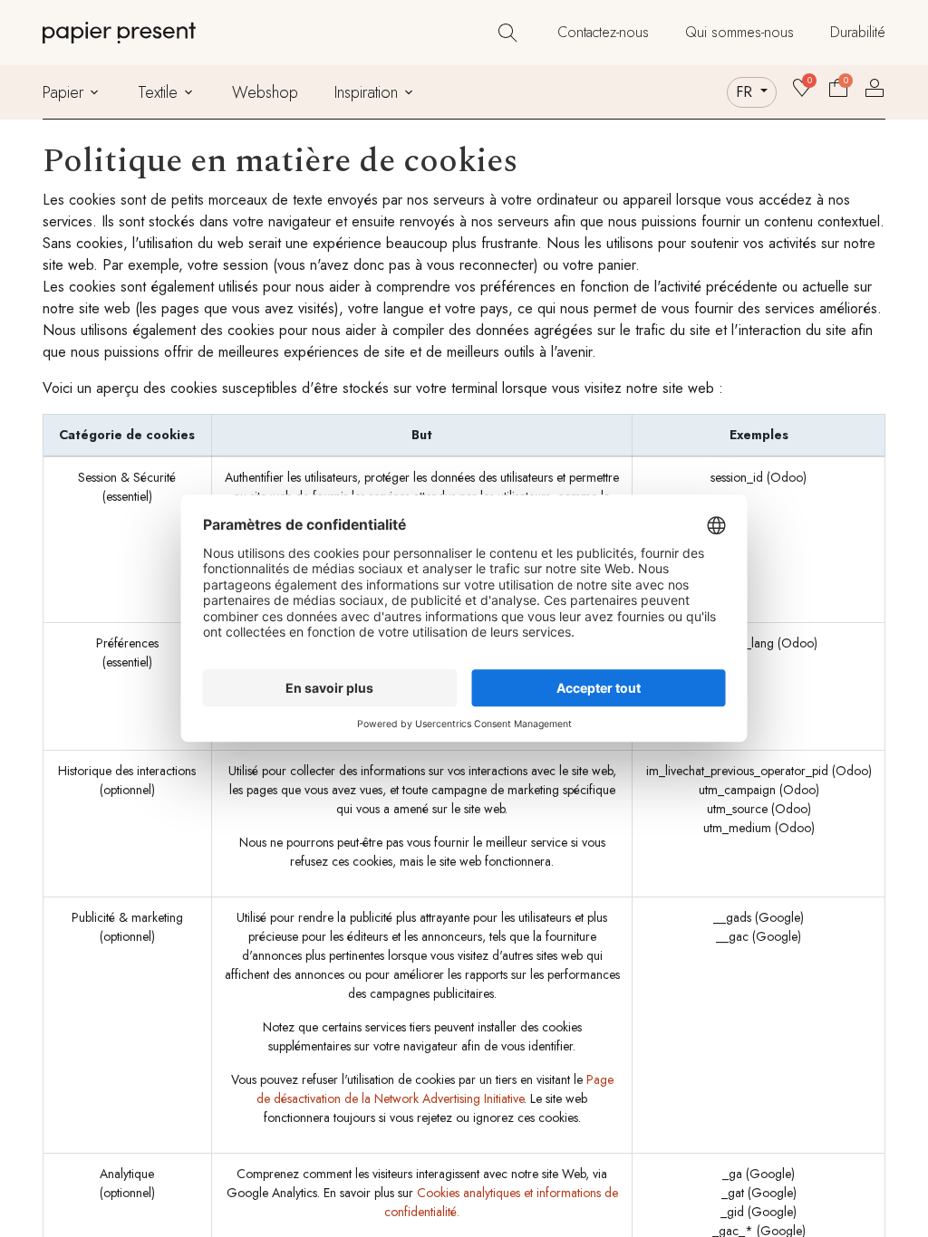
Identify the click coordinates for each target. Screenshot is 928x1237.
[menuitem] (603, 32)
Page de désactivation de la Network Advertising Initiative (435, 1089)
